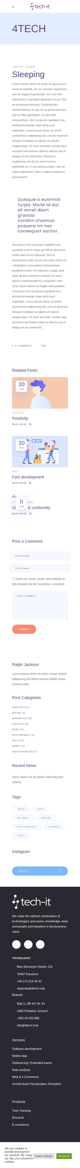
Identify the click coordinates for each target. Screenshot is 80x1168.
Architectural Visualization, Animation (36, 1083)
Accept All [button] (64, 1156)
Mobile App (19, 1055)
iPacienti (18, 1117)
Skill (15, 471)
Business (23, 817)
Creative (18, 66)
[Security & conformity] (14, 497)
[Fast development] (40, 466)
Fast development (28, 477)
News (29, 502)
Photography (21, 735)
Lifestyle (18, 723)
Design (30, 66)
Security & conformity (31, 507)
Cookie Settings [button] (43, 1156)
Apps (40, 809)
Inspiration (19, 718)
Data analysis (21, 1069)
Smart (16, 746)
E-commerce (20, 1124)
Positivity (20, 418)
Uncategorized (22, 751)
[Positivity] (40, 407)
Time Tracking (21, 1110)
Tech (20, 835)
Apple (21, 809)
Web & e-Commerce (25, 1076)
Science (54, 826)
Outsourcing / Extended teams (32, 1062)
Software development (27, 1048)
